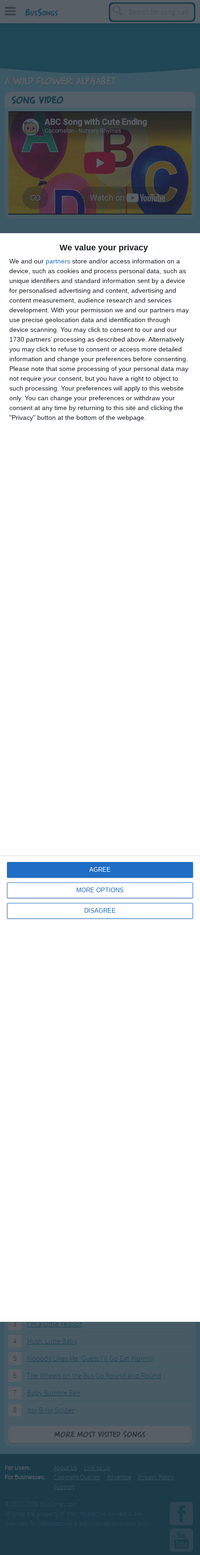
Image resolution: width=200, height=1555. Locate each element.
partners (58, 261)
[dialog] (100, 777)
